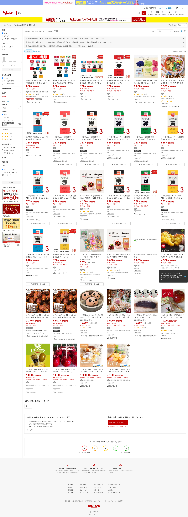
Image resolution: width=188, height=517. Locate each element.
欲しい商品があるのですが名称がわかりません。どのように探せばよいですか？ (52, 421)
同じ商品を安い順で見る (65, 165)
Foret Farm (85, 219)
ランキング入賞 (167, 101)
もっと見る (30, 430)
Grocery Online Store (61, 102)
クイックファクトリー (88, 99)
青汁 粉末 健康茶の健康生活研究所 (38, 336)
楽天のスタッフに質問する (117, 422)
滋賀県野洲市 (32, 392)
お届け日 (4, 112)
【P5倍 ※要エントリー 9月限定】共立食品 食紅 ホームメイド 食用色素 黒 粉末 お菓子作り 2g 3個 (118, 198)
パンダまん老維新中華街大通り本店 (92, 336)
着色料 (28, 406)
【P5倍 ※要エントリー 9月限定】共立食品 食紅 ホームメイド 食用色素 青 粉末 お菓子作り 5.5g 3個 (38, 257)
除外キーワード (6, 175)
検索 (12, 70)
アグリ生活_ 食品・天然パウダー (145, 102)
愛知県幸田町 (167, 338)
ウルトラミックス (87, 280)
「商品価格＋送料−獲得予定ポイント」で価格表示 (38, 31)
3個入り (4, 96)
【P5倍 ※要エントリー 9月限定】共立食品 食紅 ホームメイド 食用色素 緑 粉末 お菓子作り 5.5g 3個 (118, 139)
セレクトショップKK (34, 102)
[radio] (2, 33)
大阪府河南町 (113, 338)
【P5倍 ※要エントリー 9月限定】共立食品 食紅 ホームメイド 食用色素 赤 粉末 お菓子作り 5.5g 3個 (64, 198)
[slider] (2, 62)
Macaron (138, 274)
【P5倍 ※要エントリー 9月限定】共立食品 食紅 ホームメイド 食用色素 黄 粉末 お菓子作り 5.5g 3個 (172, 139)
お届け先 (4, 104)
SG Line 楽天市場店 (61, 161)
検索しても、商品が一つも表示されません (41, 426)
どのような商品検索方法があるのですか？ (41, 424)
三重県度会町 (86, 386)
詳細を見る (91, 46)
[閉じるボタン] (184, 38)
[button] (180, 8)
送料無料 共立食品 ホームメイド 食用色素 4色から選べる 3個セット (91, 83)
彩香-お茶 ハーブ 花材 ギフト (171, 107)
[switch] (19, 124)
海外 (8, 101)
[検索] (144, 13)
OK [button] (185, 276)
